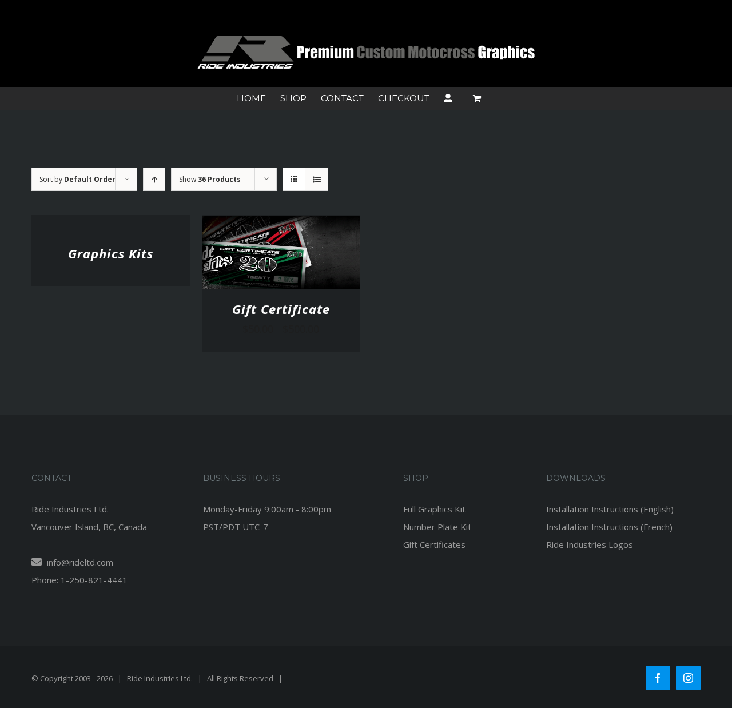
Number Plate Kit (437, 526)
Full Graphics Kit (434, 509)
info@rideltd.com (79, 562)
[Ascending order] (154, 179)
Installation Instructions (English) (610, 509)
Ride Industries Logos (589, 544)
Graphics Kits (110, 253)
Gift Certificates (434, 544)
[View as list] (316, 179)
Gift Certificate (281, 308)
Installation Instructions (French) (609, 526)
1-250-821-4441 (94, 580)
